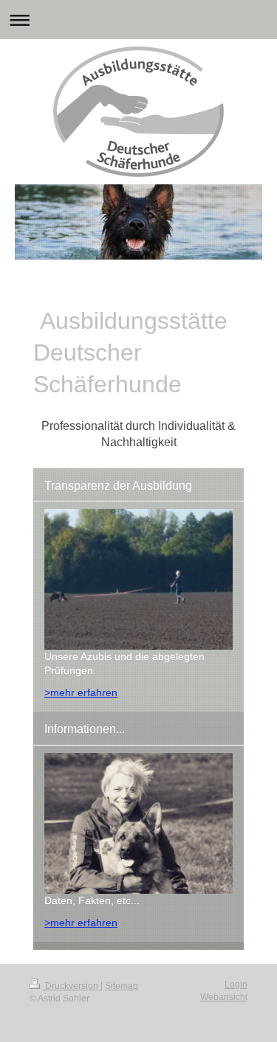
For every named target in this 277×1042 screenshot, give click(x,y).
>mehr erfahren (80, 692)
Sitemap (121, 986)
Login (236, 984)
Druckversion (71, 986)
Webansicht (223, 997)
